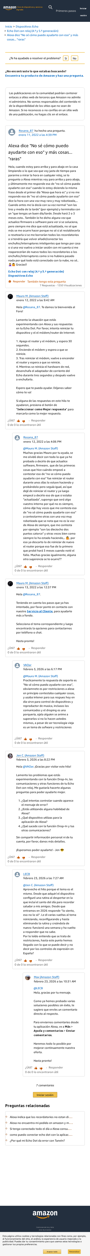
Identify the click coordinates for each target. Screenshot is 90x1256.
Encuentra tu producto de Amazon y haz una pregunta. (44, 75)
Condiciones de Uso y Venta (45, 1227)
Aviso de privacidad (45, 1230)
